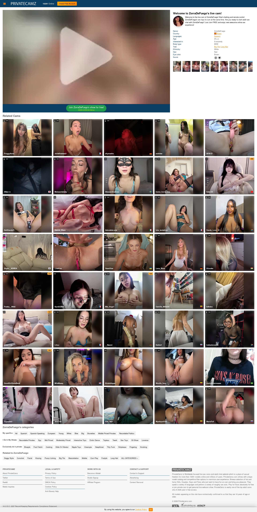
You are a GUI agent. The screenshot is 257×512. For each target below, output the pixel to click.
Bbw (76, 433)
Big (82, 433)
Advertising (134, 477)
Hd (16, 433)
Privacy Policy (50, 473)
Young (61, 433)
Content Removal (136, 482)
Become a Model (94, 473)
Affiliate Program (93, 482)
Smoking (143, 447)
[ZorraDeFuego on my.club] (219, 57)
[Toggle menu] (4, 3)
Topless (106, 440)
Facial (29, 458)
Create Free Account (67, 3)
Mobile (84, 458)
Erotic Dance (95, 440)
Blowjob (27, 447)
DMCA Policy (50, 482)
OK (151, 510)
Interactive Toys (80, 440)
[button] (251, 66)
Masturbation (74, 458)
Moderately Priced (63, 440)
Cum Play (94, 458)
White (69, 433)
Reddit (5, 482)
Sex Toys (124, 440)
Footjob (104, 458)
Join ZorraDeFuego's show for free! (86, 108)
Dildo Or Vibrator (62, 447)
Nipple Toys (76, 447)
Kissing (38, 458)
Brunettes (91, 433)
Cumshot (20, 458)
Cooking (49, 447)
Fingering (133, 447)
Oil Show (134, 440)
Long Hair (224, 46)
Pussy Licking (50, 458)
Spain (218, 33)
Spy (39, 440)
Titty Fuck (111, 447)
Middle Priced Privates (107, 433)
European (51, 433)
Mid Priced (49, 440)
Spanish (217, 36)
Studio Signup (92, 477)
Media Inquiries (8, 486)
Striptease (122, 447)
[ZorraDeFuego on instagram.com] (215, 57)
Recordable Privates (27, 440)
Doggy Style (9, 458)
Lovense (145, 440)
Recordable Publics (126, 433)
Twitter (5, 477)
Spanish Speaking (37, 433)
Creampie (88, 447)
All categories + (129, 458)
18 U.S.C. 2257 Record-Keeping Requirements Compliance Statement (30, 506)
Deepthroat (99, 447)
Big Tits (217, 46)
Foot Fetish (38, 447)
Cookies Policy (51, 486)
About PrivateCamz (10, 473)
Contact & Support (137, 473)
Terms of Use (50, 477)
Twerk (115, 440)
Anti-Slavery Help (52, 491)
